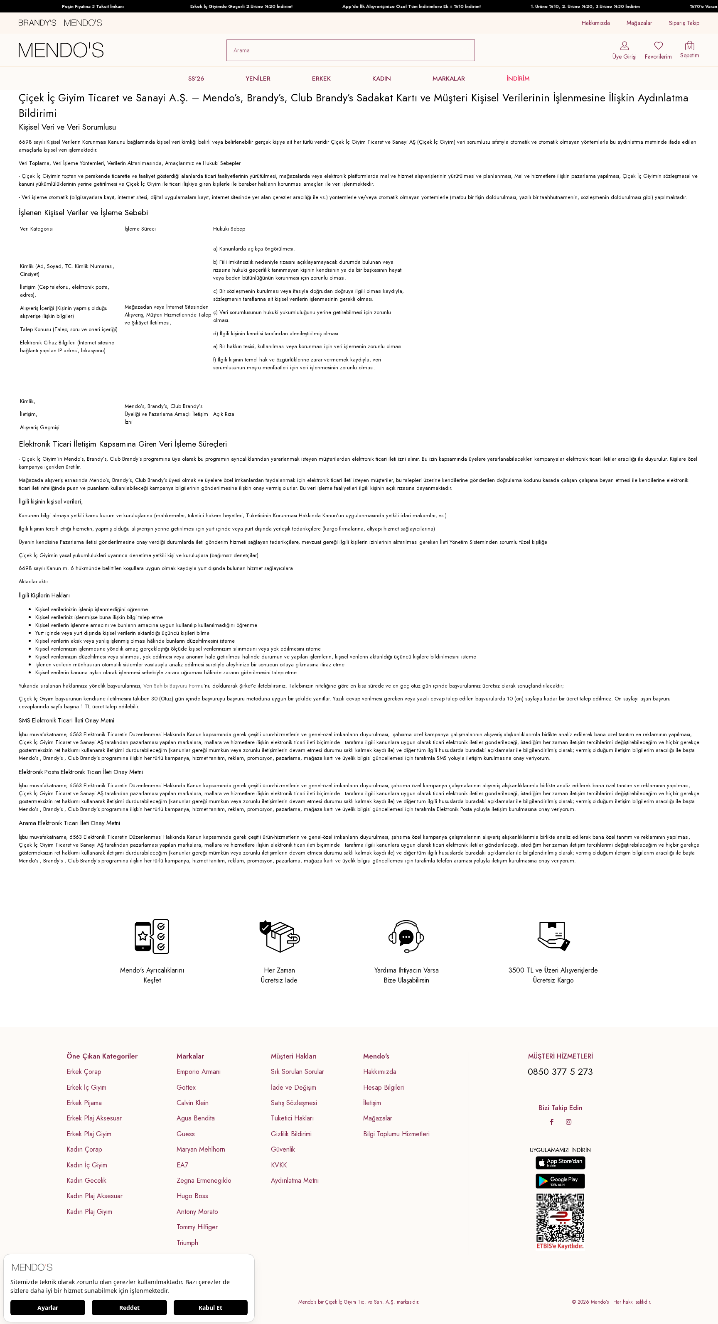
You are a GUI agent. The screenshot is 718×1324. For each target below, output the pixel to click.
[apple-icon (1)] (560, 1162)
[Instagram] (568, 1122)
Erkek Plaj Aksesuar (94, 1118)
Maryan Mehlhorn (201, 1149)
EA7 (182, 1165)
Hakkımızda (596, 23)
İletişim (372, 1103)
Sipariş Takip (684, 23)
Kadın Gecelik (86, 1180)
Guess (186, 1134)
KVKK (279, 1165)
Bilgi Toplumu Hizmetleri (396, 1134)
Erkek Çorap (83, 1071)
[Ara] (466, 50)
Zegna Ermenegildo (204, 1180)
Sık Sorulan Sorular (297, 1071)
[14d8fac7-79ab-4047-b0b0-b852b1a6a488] (560, 1222)
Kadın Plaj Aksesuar (94, 1196)
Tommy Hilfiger (197, 1227)
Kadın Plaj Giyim (89, 1211)
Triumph (187, 1243)
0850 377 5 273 (560, 1071)
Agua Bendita (196, 1118)
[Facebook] (551, 1122)
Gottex (186, 1087)
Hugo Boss (192, 1196)
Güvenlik (283, 1149)
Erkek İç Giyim (86, 1087)
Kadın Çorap (84, 1149)
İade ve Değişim (293, 1087)
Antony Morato (197, 1211)
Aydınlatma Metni (295, 1180)
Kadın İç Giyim (86, 1165)
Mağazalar (639, 23)
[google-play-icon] (560, 1181)
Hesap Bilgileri (383, 1087)
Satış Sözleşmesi (294, 1103)
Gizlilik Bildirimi (291, 1134)
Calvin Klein (193, 1103)
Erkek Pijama (84, 1103)
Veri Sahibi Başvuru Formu (173, 686)
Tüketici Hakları (292, 1118)
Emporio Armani (199, 1071)
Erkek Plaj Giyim (88, 1134)
